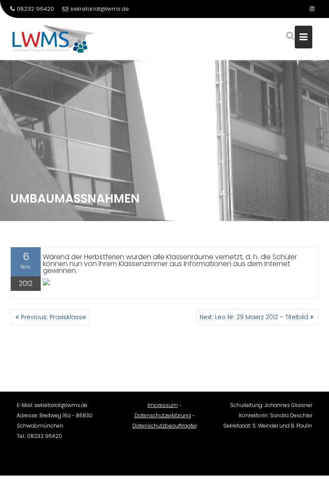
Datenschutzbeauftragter (164, 425)
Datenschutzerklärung (163, 415)
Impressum (162, 405)
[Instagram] (312, 9)
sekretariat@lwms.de (99, 9)
